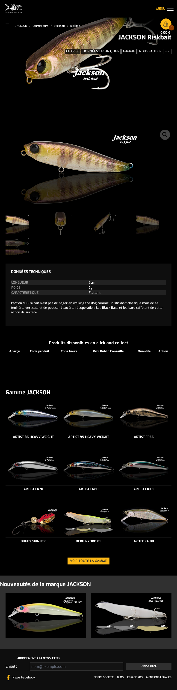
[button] (165, 135)
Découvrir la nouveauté (46, 629)
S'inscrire (149, 666)
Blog (120, 677)
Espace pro (135, 677)
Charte (72, 51)
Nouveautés (150, 51)
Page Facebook (23, 677)
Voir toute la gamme (88, 561)
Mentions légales (158, 677)
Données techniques (101, 51)
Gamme (129, 51)
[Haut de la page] (167, 51)
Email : (11, 666)
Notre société (104, 677)
